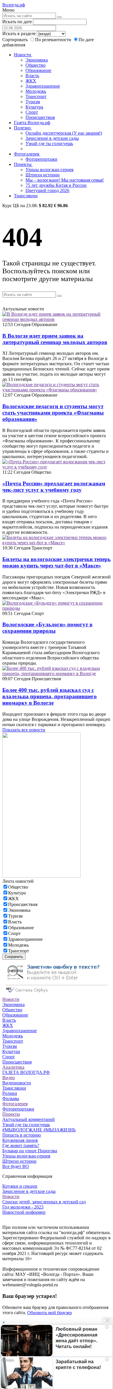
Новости (23, 54)
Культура (34, 106)
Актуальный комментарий (28, 1119)
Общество (35, 65)
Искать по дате (17, 21)
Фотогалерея (27, 153)
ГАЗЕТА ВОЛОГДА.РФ (26, 1072)
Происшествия (40, 117)
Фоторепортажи (41, 159)
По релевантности (53, 39)
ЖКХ (30, 80)
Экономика (36, 59)
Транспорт (35, 96)
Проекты (23, 164)
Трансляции (26, 195)
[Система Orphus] (56, 994)
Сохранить (14, 956)
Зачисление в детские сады (52, 138)
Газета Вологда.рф (32, 122)
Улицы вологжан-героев (49, 169)
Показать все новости (23, 729)
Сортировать (15, 39)
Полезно (23, 127)
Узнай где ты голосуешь (49, 143)
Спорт (31, 112)
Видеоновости (16, 1082)
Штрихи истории (42, 174)
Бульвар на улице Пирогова (29, 1150)
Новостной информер (23, 1212)
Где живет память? (20, 1145)
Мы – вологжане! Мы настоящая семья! (64, 180)
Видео (8, 1077)
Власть (32, 75)
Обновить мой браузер (49, 1312)
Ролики (9, 1093)
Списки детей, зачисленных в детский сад (44, 1201)
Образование (38, 70)
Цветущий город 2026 (47, 190)
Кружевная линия (20, 1140)
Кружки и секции (19, 1186)
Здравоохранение (42, 86)
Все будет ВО (15, 1166)
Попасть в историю (21, 1135)
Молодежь (35, 91)
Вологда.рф (13, 4)
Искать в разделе (19, 33)
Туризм (32, 101)
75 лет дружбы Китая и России (56, 185)
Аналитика (13, 1067)
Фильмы (10, 1098)
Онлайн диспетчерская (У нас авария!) (63, 133)
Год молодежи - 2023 (22, 1206)
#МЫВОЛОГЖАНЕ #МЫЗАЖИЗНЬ (39, 1129)
